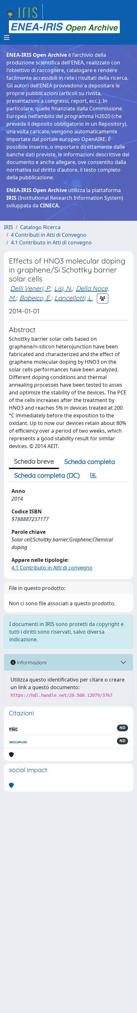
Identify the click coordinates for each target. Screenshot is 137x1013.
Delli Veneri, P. (30, 288)
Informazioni (31, 662)
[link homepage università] (64, 26)
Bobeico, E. (35, 298)
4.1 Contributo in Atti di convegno (51, 242)
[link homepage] (23, 11)
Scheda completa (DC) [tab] (47, 475)
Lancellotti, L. (73, 298)
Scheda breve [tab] (34, 461)
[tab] (93, 475)
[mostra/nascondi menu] (7, 37)
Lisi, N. (63, 288)
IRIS (8, 227)
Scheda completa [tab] (89, 462)
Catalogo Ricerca (40, 227)
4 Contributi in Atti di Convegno (48, 234)
